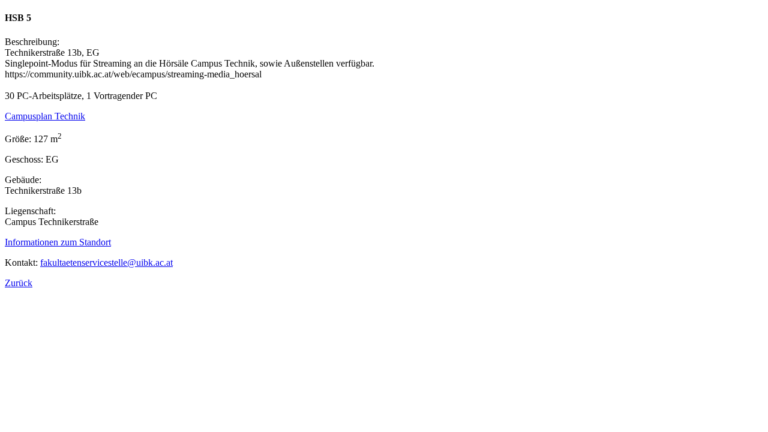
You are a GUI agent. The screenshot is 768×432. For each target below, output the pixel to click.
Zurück (18, 283)
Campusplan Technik (45, 116)
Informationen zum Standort (58, 242)
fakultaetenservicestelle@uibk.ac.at (106, 262)
